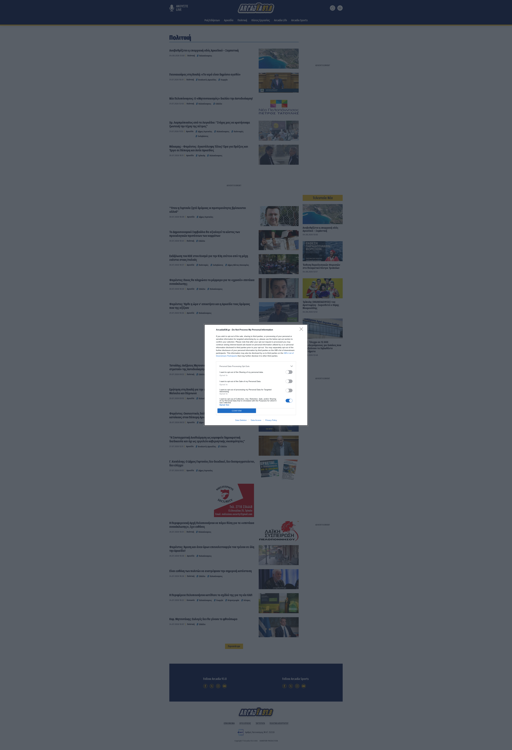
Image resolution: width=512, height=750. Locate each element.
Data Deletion (241, 420)
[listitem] (256, 366)
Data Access (256, 420)
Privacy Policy (271, 420)
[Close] (302, 329)
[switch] (289, 372)
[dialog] (256, 375)
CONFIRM (237, 411)
